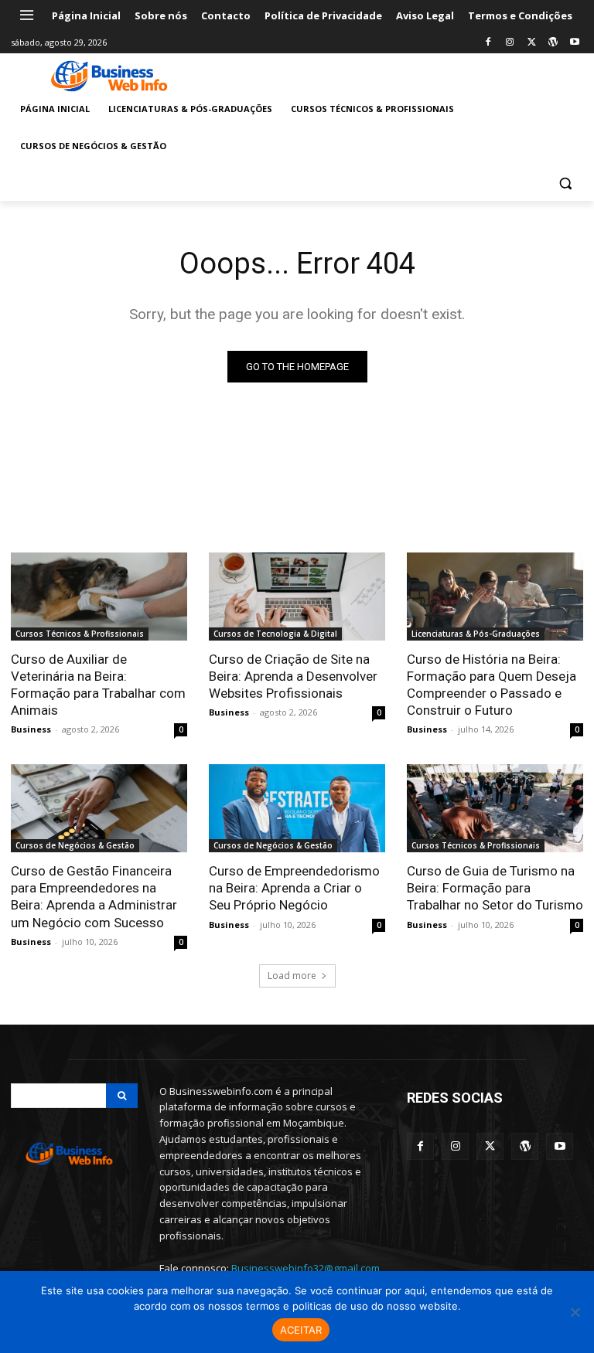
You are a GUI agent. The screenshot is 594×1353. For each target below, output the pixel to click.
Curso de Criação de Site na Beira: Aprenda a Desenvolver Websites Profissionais (293, 676)
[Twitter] (532, 43)
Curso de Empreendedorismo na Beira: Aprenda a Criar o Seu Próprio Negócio (294, 888)
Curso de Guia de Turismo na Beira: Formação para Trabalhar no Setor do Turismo (495, 888)
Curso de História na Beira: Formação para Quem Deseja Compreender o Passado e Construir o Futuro (491, 684)
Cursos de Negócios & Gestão (75, 845)
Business (31, 729)
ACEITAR (301, 1330)
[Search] (122, 1095)
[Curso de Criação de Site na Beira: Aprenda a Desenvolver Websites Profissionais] (297, 596)
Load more (292, 975)
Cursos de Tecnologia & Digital (275, 633)
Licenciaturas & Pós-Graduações (475, 633)
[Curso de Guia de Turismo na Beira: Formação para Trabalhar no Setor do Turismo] (495, 808)
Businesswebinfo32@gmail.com (305, 1268)
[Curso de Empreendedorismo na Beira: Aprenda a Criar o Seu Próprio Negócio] (297, 808)
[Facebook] (488, 43)
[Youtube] (574, 43)
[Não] (574, 1312)
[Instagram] (510, 43)
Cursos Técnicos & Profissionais (79, 633)
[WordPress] (553, 43)
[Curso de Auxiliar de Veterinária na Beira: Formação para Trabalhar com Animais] (99, 596)
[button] (565, 183)
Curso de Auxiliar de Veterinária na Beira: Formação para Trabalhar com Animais (98, 684)
